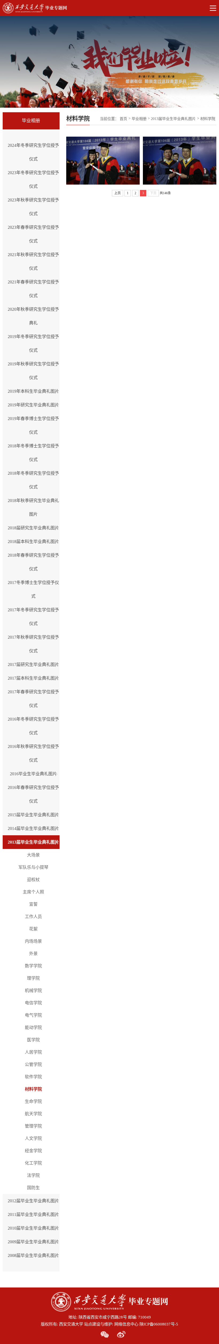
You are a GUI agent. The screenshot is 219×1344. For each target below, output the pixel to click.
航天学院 (33, 1113)
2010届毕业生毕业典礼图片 (33, 1228)
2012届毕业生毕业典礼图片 (33, 1201)
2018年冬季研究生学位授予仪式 (33, 480)
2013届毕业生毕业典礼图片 (33, 842)
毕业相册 (139, 119)
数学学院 (33, 966)
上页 (117, 193)
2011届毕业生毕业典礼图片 (33, 1214)
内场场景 (33, 941)
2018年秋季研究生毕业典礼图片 (33, 507)
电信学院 (33, 1003)
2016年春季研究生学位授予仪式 (33, 794)
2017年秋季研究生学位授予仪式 (33, 644)
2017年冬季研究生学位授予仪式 (33, 617)
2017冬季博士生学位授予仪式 (33, 589)
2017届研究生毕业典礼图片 (33, 664)
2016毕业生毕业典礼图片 (33, 774)
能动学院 (33, 1027)
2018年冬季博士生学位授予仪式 (33, 453)
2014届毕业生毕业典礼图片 (33, 828)
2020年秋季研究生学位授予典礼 (33, 316)
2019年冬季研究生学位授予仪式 (33, 343)
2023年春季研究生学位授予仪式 (33, 234)
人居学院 (33, 1052)
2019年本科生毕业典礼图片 (33, 391)
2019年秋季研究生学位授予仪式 (33, 371)
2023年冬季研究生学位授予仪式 (33, 179)
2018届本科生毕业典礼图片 (33, 541)
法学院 (33, 1175)
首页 (123, 119)
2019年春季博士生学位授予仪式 (33, 425)
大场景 (33, 855)
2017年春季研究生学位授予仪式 (33, 699)
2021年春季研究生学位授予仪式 (33, 289)
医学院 (33, 1040)
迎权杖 (33, 879)
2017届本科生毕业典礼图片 (33, 678)
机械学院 (33, 990)
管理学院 (33, 1126)
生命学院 (33, 1101)
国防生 (33, 1187)
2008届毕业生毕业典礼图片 (33, 1255)
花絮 (33, 929)
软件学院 (33, 1077)
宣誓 (33, 904)
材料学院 (33, 1089)
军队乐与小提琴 (33, 867)
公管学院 (33, 1064)
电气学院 (33, 1015)
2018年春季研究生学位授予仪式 (33, 562)
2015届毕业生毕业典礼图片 (33, 815)
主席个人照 (33, 892)
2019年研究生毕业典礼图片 (33, 405)
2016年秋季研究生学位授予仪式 (33, 753)
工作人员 (33, 916)
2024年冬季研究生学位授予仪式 (33, 152)
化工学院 (33, 1163)
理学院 (33, 978)
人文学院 (33, 1138)
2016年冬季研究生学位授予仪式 (33, 726)
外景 (33, 953)
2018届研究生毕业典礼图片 (33, 528)
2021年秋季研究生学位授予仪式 (33, 261)
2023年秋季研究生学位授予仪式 (33, 207)
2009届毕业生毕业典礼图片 (33, 1242)
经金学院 (33, 1150)
